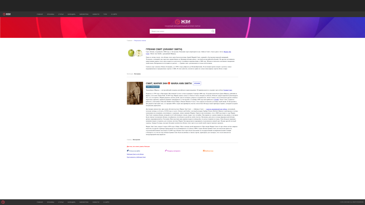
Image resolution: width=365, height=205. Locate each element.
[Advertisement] (182, 5)
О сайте (114, 14)
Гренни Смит (227, 90)
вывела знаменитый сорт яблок (216, 109)
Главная (40, 14)
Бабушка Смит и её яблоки (135, 154)
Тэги (105, 14)
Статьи (60, 14)
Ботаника (137, 74)
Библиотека (84, 14)
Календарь (71, 14)
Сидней (216, 100)
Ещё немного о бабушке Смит (136, 157)
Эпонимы (50, 14)
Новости (96, 14)
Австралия (136, 139)
